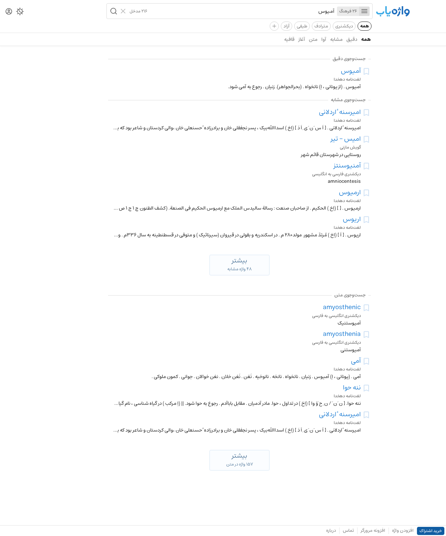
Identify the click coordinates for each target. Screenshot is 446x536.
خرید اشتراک (431, 531)
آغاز (301, 39)
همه (364, 26)
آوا (323, 39)
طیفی (302, 26)
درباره (331, 530)
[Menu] (364, 11)
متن (313, 39)
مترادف (321, 26)
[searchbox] (240, 11)
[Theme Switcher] (19, 13)
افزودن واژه (403, 530)
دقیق (351, 39)
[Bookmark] (366, 71)
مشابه (336, 39)
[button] (113, 11)
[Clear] (124, 11)
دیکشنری (344, 26)
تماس (348, 530)
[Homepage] (393, 12)
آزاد (286, 26)
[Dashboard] (8, 12)
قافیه (289, 39)
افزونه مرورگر (373, 530)
